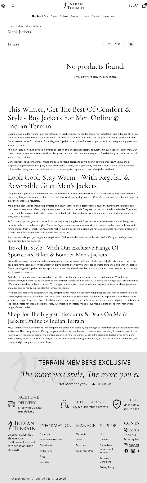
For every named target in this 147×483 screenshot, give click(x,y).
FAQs (102, 434)
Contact (104, 439)
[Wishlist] (137, 6)
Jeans (86, 16)
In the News (46, 450)
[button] (119, 44)
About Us (45, 434)
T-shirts (64, 16)
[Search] (12, 6)
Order (79, 439)
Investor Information (51, 439)
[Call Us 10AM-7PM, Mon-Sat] (3, 6)
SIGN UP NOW (99, 384)
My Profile (81, 434)
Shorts (95, 16)
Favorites (81, 445)
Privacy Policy (107, 467)
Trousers (76, 16)
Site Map (44, 462)
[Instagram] (133, 451)
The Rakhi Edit (40, 16)
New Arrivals (108, 16)
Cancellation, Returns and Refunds (107, 448)
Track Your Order (85, 450)
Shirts (54, 16)
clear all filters (108, 76)
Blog (42, 456)
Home (11, 26)
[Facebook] (126, 451)
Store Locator (47, 445)
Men (20, 26)
